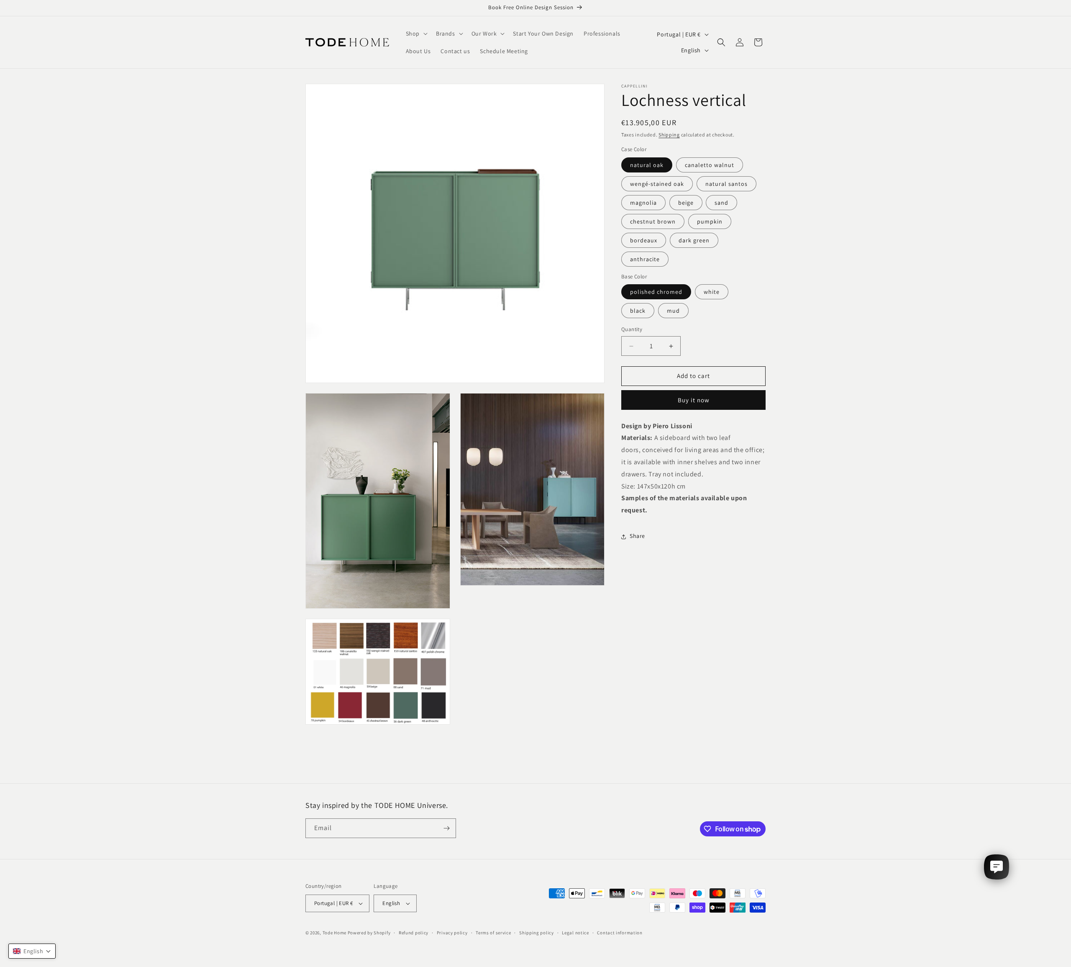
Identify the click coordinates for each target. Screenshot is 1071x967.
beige (686, 202)
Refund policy (413, 933)
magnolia (643, 202)
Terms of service (493, 933)
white (712, 292)
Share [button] (637, 536)
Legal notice (575, 933)
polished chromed (656, 292)
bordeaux (643, 240)
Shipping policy (536, 933)
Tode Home (334, 933)
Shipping (669, 134)
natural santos (726, 184)
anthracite (645, 259)
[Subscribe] (446, 828)
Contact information (619, 933)
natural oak (647, 165)
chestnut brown (653, 221)
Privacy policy (452, 933)
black (638, 311)
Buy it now (694, 400)
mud (673, 311)
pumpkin (710, 221)
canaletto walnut (709, 165)
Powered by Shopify (369, 933)
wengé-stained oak (657, 184)
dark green (694, 240)
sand (721, 202)
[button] (416, 33)
